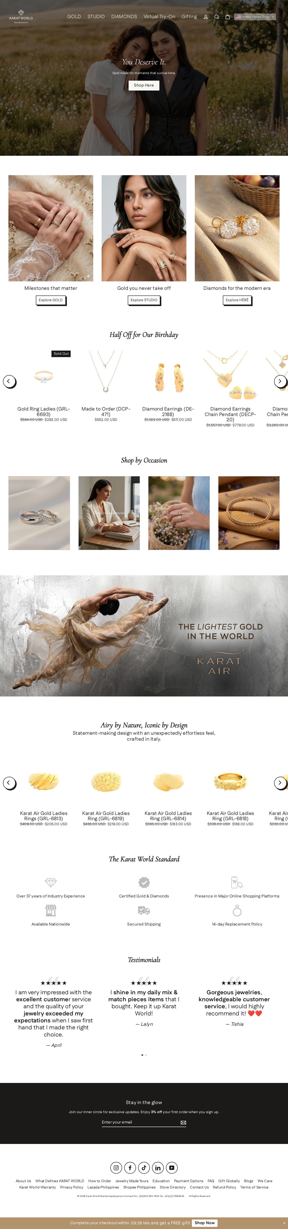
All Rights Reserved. (200, 1196)
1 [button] (142, 1055)
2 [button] (146, 1055)
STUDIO (96, 16)
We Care (265, 1181)
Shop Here (144, 85)
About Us (23, 1181)
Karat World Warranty (37, 1187)
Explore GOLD (51, 300)
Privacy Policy (71, 1187)
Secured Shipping (144, 924)
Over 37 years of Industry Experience (50, 896)
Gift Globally (229, 1181)
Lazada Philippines (103, 1187)
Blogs (248, 1181)
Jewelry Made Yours (132, 1181)
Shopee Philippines (139, 1187)
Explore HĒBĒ (237, 300)
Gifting (189, 16)
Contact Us (199, 1187)
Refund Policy (224, 1187)
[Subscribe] (183, 1122)
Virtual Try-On (159, 16)
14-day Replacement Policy (237, 924)
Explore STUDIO (144, 300)
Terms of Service (254, 1187)
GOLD (74, 16)
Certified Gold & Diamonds (144, 896)
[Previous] (9, 381)
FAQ (211, 1181)
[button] (255, 17)
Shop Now (205, 1223)
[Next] (280, 381)
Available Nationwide (51, 924)
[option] (53, 1012)
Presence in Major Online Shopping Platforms (237, 896)
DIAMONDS (124, 16)
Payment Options (188, 1181)
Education (161, 1181)
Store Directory (173, 1187)
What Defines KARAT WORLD (59, 1181)
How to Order (99, 1181)
